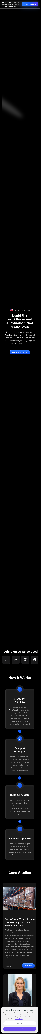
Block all (19, 1023)
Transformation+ (11, 335)
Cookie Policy (19, 1019)
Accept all (20, 1029)
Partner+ (14, 855)
